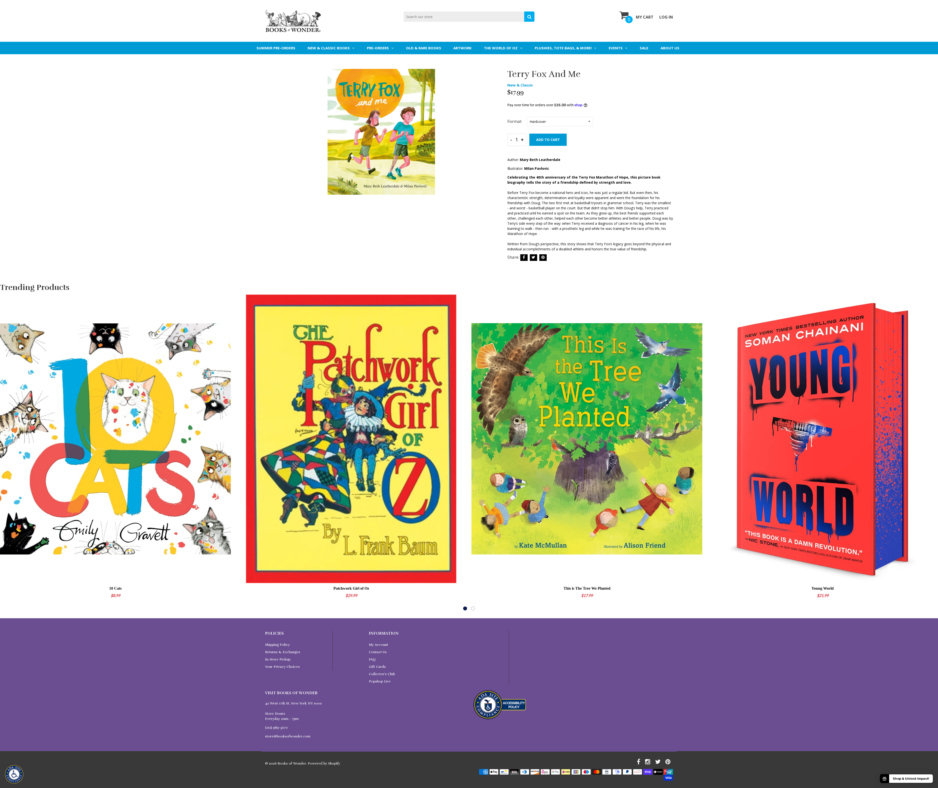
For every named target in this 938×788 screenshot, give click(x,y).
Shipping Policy (277, 645)
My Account (378, 645)
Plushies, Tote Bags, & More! (563, 47)
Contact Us (378, 652)
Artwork (462, 47)
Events (616, 47)
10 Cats (115, 588)
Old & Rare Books (423, 47)
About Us (670, 47)
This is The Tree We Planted (587, 588)
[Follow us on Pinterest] (543, 257)
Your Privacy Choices (282, 667)
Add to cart (548, 139)
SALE (644, 47)
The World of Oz (501, 47)
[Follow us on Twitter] (533, 257)
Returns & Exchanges (282, 652)
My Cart (644, 17)
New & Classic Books (329, 47)
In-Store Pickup (277, 659)
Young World (822, 588)
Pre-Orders (378, 47)
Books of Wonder (291, 763)
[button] (465, 608)
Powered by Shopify (324, 763)
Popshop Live (380, 681)
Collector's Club (382, 674)
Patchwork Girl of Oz (351, 588)
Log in (666, 17)
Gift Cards (377, 667)
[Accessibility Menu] (14, 774)
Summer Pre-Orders (275, 47)
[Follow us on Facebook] (524, 257)
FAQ (372, 659)
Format (514, 121)
